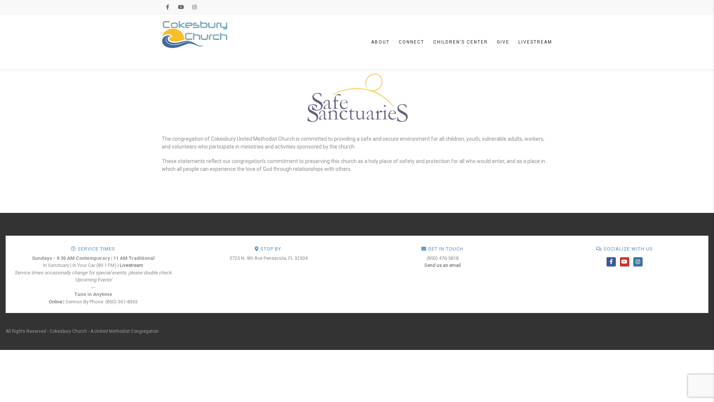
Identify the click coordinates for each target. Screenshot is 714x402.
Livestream (535, 42)
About (380, 42)
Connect (411, 42)
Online (55, 301)
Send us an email (442, 265)
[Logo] (194, 34)
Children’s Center (460, 42)
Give (503, 42)
